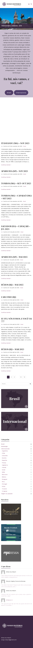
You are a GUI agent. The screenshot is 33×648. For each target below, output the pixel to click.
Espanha (4, 460)
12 (20, 377)
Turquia (4, 488)
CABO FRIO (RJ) (8, 297)
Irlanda (4, 467)
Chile (3, 453)
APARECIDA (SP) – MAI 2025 (14, 257)
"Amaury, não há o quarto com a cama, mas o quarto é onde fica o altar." (16, 595)
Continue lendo (6, 165)
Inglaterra (5, 465)
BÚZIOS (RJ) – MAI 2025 (12, 284)
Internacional (21, 93)
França (4, 462)
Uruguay (4, 491)
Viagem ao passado (7, 493)
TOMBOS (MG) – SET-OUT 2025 (16, 183)
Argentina (5, 451)
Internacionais (5, 448)
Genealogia (4, 446)
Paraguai (4, 479)
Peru (3, 481)
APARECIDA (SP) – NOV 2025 (14, 171)
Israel (3, 470)
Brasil (9, 93)
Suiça (3, 486)
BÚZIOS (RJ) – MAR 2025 (12, 349)
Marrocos (4, 474)
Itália (3, 472)
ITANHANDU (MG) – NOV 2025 (15, 143)
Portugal (4, 484)
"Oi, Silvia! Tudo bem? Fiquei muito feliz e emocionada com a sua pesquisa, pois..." (16, 585)
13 (24, 377)
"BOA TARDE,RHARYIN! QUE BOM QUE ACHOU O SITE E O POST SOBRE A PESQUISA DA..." (16, 576)
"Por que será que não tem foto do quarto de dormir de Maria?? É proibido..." (16, 604)
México (4, 477)
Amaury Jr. (9, 600)
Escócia (4, 458)
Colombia (5, 455)
